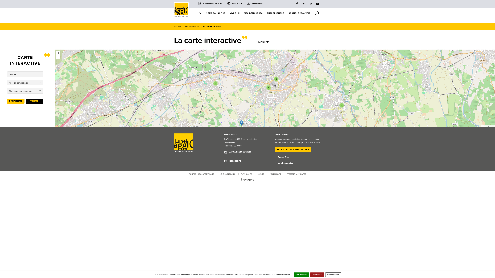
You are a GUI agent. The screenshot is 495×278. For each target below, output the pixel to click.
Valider (34, 101)
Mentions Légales (227, 174)
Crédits (260, 174)
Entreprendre (275, 13)
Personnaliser (333, 274)
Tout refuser (317, 274)
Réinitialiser (16, 101)
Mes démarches (253, 13)
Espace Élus (283, 157)
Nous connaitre (215, 13)
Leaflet (484, 126)
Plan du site (246, 174)
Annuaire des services (240, 152)
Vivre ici (235, 13)
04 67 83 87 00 (235, 146)
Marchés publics (285, 163)
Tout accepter (301, 274)
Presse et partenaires (296, 174)
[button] (268, 87)
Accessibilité (275, 174)
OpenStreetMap (491, 126)
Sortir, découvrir (300, 13)
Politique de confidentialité (201, 174)
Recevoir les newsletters (293, 149)
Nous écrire (235, 161)
